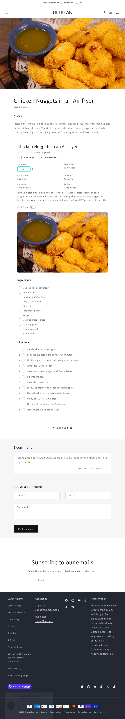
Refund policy (55, 712)
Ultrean (28, 712)
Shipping (12, 633)
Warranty (12, 626)
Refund (11, 640)
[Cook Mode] (33, 207)
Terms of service (84, 712)
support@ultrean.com (47, 609)
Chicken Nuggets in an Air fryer (47, 146)
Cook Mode (22, 207)
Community (13, 619)
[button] (6, 12)
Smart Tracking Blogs (18, 675)
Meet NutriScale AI (17, 612)
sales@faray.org (44, 621)
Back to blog (65, 427)
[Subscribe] (86, 580)
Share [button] (19, 115)
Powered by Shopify (39, 712)
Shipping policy (100, 712)
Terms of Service (16, 647)
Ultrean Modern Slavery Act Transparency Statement (19, 657)
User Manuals (14, 605)
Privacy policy (69, 712)
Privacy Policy (14, 668)
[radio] (19, 152)
